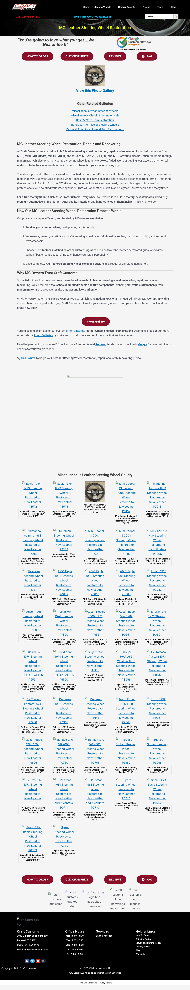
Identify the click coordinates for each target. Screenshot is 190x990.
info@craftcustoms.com (36, 949)
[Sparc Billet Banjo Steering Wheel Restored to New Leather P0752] (157, 791)
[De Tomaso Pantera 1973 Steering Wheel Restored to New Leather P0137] (157, 663)
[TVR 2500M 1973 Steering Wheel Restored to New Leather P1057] (32, 791)
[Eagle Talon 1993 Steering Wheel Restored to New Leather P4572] (32, 495)
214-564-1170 (32, 945)
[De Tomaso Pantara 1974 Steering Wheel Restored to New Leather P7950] (32, 711)
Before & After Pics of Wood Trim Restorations (95, 129)
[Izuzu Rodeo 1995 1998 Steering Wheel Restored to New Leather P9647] (126, 711)
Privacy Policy (143, 946)
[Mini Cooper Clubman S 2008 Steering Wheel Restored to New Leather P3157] (126, 497)
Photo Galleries (43, 335)
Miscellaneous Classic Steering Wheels (95, 115)
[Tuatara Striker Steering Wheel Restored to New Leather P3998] (157, 751)
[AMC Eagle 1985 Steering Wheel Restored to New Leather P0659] (64, 583)
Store (173, 7)
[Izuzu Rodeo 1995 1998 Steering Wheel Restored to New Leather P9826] (32, 751)
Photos (146, 7)
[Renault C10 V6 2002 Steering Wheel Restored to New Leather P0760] (64, 751)
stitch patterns (75, 330)
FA (137, 950)
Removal (100, 344)
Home (86, 7)
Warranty (140, 954)
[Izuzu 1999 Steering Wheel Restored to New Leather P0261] (157, 708)
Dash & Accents (126, 7)
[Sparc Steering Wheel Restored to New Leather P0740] (126, 789)
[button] (112, 7)
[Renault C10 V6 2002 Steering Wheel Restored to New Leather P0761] (95, 751)
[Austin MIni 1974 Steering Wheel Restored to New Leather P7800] (64, 623)
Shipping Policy (143, 939)
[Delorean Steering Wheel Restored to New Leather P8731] (32, 580)
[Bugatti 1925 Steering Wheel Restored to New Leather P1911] (95, 661)
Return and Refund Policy (148, 943)
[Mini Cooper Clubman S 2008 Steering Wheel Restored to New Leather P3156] (95, 491)
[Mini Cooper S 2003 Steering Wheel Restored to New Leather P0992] (126, 542)
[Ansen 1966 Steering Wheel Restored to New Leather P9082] (157, 580)
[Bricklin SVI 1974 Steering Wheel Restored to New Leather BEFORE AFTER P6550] (64, 666)
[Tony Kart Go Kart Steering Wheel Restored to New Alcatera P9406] (157, 542)
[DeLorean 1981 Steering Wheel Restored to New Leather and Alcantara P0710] (95, 794)
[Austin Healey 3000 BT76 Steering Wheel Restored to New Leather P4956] (95, 623)
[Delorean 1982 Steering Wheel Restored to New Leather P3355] (64, 711)
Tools (160, 7)
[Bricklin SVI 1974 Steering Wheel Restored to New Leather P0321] (157, 623)
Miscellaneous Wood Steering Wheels (95, 111)
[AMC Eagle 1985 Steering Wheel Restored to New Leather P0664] (126, 583)
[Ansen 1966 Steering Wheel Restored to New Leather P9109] (32, 620)
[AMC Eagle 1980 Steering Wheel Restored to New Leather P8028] (95, 583)
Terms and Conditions (87, 983)
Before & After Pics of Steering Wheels (95, 124)
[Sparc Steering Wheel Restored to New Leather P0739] (64, 836)
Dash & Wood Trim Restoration (95, 120)
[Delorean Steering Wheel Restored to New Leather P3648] (95, 708)
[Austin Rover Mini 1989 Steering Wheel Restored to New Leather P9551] (126, 623)
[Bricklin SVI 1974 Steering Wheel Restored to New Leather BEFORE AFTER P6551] (32, 666)
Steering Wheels (102, 7)
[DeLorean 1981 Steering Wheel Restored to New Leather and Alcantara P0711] (64, 794)
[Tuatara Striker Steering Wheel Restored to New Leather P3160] (126, 751)
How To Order (142, 935)
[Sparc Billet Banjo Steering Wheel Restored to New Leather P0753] (32, 839)
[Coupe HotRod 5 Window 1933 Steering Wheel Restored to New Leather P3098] (126, 666)
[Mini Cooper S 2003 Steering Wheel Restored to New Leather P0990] (95, 542)
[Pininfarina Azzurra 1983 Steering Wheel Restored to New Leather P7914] (32, 542)
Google (142, 344)
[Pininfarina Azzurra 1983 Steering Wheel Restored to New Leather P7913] (157, 495)
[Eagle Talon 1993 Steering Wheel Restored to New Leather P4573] (64, 495)
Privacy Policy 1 (105, 983)
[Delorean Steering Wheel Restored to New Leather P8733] (64, 540)
